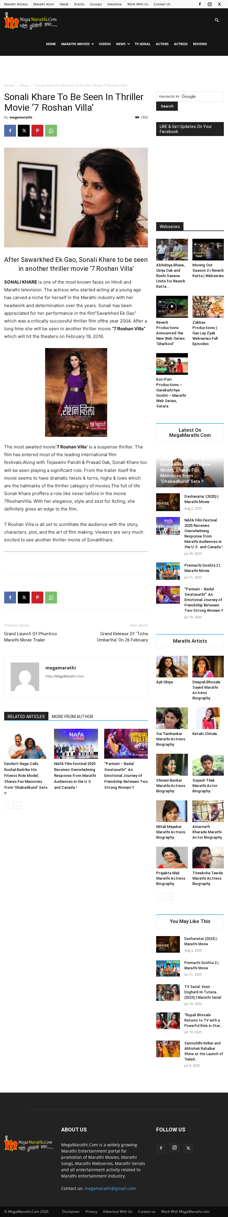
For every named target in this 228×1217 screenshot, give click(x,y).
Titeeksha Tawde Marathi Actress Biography (207, 878)
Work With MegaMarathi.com (185, 1211)
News (121, 44)
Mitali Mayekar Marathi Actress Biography (170, 832)
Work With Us (137, 4)
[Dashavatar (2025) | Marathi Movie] (168, 502)
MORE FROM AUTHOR (72, 716)
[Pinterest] (37, 131)
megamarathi (21, 117)
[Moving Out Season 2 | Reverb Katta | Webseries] (208, 249)
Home (51, 44)
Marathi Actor (43, 4)
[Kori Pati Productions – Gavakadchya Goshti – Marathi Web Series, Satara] (172, 364)
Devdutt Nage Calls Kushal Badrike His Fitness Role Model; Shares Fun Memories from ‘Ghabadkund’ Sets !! (188, 470)
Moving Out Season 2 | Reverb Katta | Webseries (208, 270)
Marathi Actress (16, 4)
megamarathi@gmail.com (110, 1188)
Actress (181, 44)
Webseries (170, 226)
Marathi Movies (75, 44)
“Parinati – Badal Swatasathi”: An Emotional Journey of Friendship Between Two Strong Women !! (126, 775)
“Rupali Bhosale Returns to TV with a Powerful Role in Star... (203, 1020)
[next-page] (17, 805)
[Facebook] (199, 4)
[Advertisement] (114, 69)
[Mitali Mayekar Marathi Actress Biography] (172, 811)
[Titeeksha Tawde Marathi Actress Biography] (208, 857)
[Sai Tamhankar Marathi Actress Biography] (172, 718)
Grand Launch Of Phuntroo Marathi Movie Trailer (30, 637)
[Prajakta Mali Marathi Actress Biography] (172, 857)
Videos (105, 44)
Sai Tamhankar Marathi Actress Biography (170, 739)
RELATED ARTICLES (26, 716)
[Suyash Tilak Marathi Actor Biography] (208, 764)
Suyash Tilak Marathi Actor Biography (205, 785)
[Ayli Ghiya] (172, 666)
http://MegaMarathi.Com (64, 676)
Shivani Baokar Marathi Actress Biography (170, 785)
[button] (217, 20)
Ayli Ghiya (164, 682)
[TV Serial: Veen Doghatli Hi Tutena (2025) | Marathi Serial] (168, 992)
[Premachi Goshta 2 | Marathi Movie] (168, 571)
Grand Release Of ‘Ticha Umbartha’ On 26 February (122, 637)
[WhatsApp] (51, 131)
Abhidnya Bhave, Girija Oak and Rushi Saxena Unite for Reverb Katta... (170, 276)
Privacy (91, 1211)
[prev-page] (8, 805)
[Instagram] (209, 4)
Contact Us (162, 4)
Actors (162, 44)
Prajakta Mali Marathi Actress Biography (170, 878)
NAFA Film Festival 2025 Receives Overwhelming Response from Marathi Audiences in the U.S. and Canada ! (75, 775)
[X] (219, 4)
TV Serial (143, 44)
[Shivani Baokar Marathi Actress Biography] (172, 764)
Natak (64, 4)
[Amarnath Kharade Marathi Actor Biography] (208, 811)
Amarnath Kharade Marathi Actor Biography (207, 832)
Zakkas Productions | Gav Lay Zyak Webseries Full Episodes (205, 333)
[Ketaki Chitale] (208, 718)
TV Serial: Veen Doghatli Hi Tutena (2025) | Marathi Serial (202, 992)
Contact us (147, 1211)
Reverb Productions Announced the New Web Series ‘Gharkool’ (170, 333)
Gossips (96, 4)
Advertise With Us (117, 1211)
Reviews (200, 44)
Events (79, 4)
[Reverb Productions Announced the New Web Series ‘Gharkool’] (172, 306)
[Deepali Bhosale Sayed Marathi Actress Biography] (208, 666)
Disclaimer (71, 1211)
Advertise (114, 4)
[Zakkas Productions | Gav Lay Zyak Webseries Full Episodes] (208, 306)
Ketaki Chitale (204, 733)
